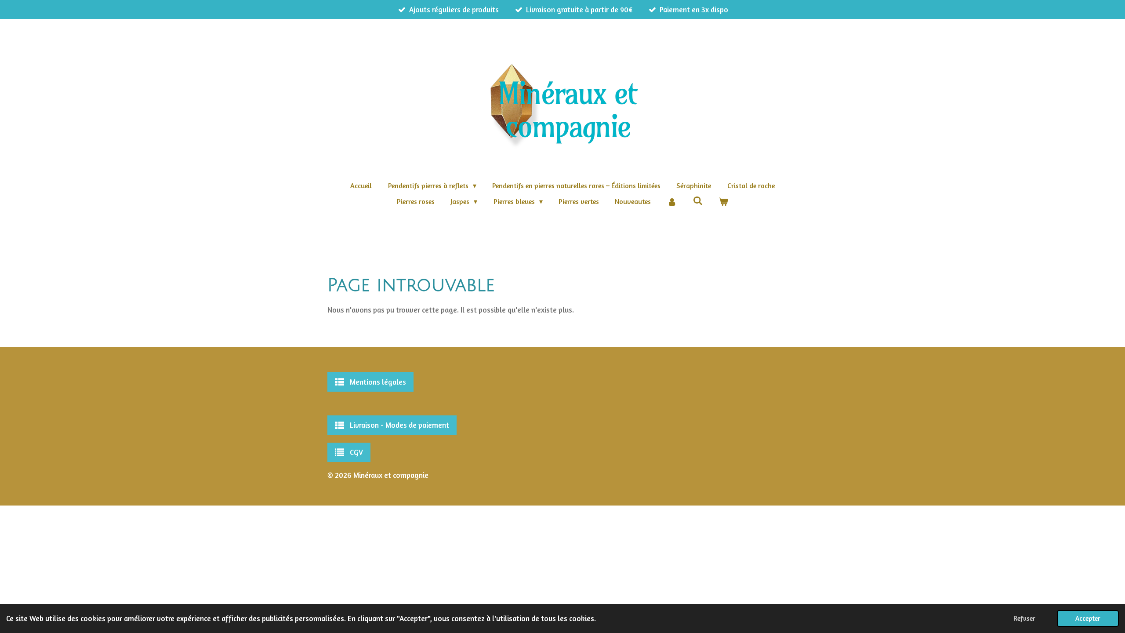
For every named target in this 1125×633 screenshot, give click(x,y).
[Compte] (672, 201)
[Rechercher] (697, 200)
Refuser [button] (1024, 618)
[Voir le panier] (723, 201)
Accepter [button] (1087, 618)
